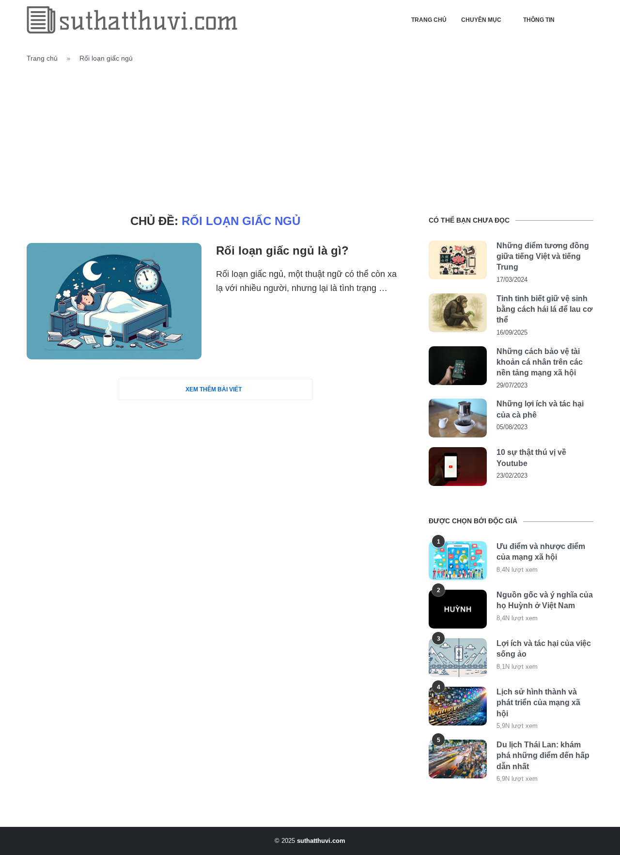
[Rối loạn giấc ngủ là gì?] (114, 301)
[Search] (588, 19)
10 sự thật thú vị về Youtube (531, 457)
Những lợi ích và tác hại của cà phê (540, 409)
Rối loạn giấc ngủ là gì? (282, 250)
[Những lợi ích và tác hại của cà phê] (458, 418)
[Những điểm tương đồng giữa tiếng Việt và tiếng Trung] (458, 260)
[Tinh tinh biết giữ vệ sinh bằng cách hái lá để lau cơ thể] (458, 312)
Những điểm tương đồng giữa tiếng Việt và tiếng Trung (542, 257)
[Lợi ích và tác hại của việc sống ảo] (458, 657)
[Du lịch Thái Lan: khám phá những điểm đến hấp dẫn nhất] (458, 759)
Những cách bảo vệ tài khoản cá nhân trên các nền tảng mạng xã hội (539, 362)
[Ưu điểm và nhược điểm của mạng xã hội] (458, 560)
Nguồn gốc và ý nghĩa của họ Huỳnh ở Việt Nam (544, 600)
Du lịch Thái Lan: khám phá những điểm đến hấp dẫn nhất (542, 756)
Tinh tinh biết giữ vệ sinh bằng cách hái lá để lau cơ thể (544, 309)
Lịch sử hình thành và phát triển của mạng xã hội (538, 703)
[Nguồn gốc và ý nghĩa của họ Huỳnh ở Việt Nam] (458, 609)
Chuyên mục (481, 19)
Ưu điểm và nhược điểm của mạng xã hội (540, 551)
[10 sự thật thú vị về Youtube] (458, 466)
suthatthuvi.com (321, 840)
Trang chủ (429, 19)
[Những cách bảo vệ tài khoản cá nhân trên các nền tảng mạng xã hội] (458, 365)
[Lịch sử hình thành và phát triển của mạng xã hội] (458, 706)
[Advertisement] (310, 137)
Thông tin (539, 19)
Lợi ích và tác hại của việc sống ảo (543, 648)
